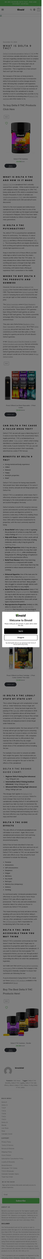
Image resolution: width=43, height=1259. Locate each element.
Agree (20, 631)
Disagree (20, 637)
